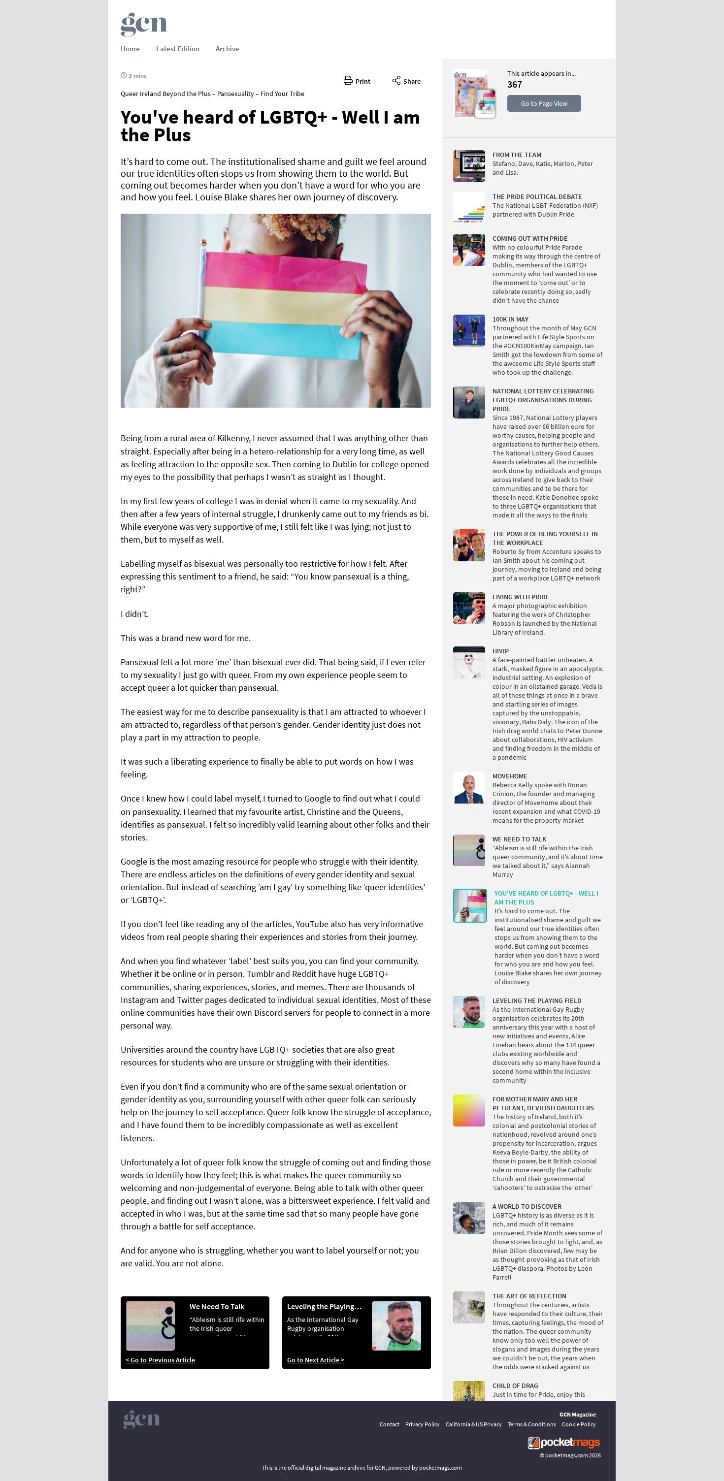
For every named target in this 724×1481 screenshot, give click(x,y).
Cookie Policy (579, 1424)
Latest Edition (177, 48)
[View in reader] (470, 115)
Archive (227, 48)
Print (361, 81)
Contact (389, 1424)
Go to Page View (544, 103)
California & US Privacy (474, 1424)
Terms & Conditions (532, 1424)
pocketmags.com (566, 1455)
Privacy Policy (422, 1424)
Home (130, 48)
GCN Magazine (577, 1414)
